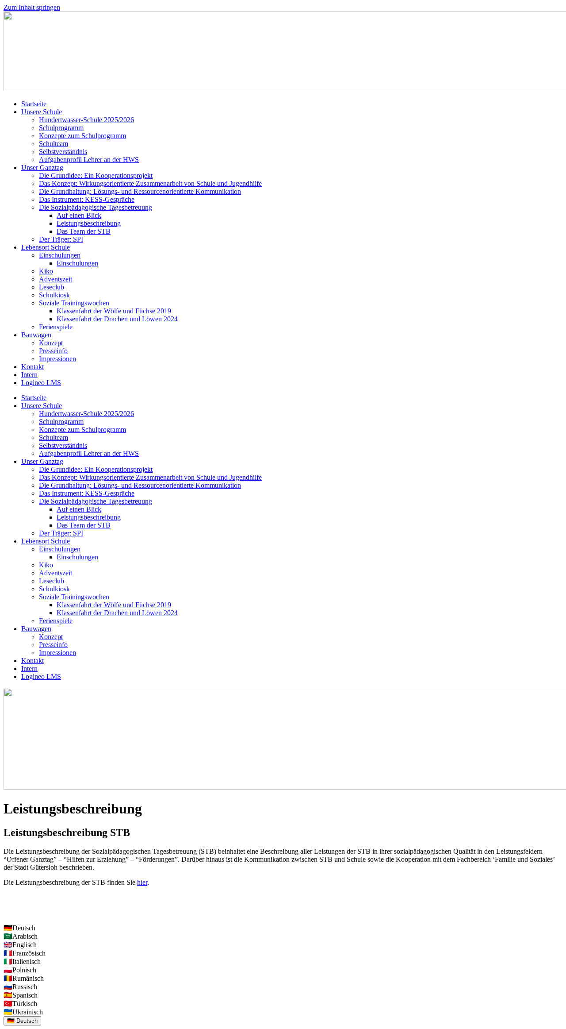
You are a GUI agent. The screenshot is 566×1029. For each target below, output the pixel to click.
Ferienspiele (56, 327)
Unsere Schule (41, 112)
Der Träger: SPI (61, 239)
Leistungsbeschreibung (89, 223)
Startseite (33, 104)
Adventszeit (55, 279)
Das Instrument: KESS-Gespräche (86, 199)
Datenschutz (21, 912)
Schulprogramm (61, 127)
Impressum (19, 897)
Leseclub (51, 287)
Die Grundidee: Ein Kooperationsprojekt (96, 175)
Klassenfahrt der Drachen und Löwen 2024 (117, 319)
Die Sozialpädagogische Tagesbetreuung (95, 207)
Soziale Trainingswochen (74, 303)
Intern (29, 374)
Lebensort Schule (45, 247)
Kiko (46, 271)
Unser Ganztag (42, 167)
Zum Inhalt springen (32, 7)
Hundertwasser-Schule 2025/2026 (86, 119)
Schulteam (53, 143)
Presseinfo (53, 351)
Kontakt (32, 366)
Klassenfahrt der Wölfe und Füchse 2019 (114, 311)
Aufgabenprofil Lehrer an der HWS (89, 159)
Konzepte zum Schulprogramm (82, 135)
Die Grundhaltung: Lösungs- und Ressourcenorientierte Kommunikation (140, 191)
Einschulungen (59, 255)
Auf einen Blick (79, 215)
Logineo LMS (41, 382)
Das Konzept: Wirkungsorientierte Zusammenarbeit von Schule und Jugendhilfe (150, 183)
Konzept (51, 343)
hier (142, 882)
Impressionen (57, 358)
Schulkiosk (54, 295)
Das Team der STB (84, 231)
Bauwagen (36, 335)
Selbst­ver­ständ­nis (63, 151)
